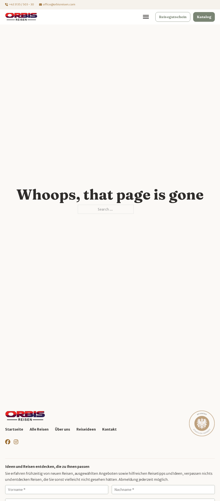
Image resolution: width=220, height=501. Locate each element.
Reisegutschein (173, 17)
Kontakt (109, 429)
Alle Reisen (39, 429)
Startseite (14, 429)
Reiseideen (86, 429)
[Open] (146, 17)
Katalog (204, 17)
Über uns (62, 429)
